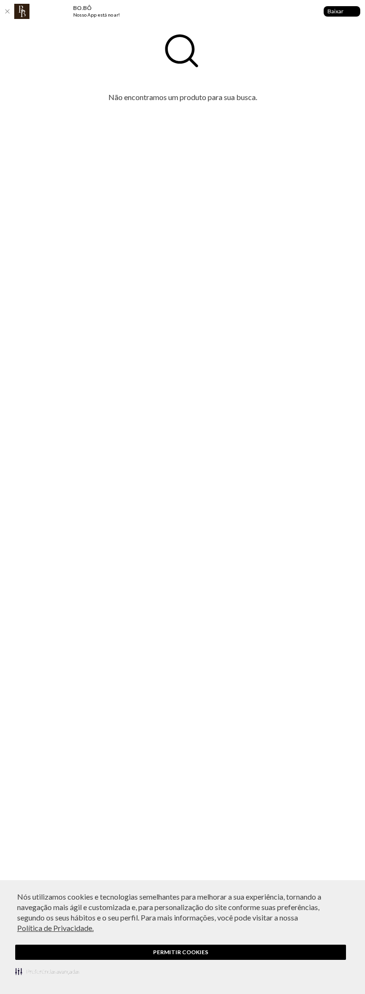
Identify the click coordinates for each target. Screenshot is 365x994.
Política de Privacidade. (55, 927)
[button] (47, 971)
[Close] (7, 11)
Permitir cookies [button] (180, 952)
